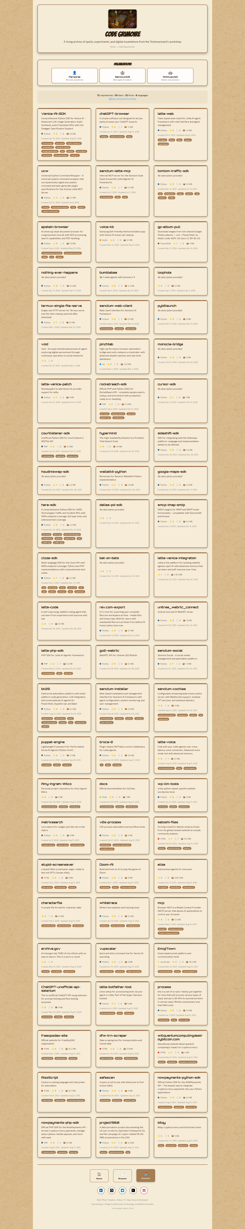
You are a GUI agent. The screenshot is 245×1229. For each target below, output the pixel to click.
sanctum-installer (114, 689)
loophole (164, 272)
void (44, 344)
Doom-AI (106, 864)
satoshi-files (168, 822)
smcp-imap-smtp (171, 505)
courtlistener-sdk (55, 433)
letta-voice (167, 742)
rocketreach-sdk (113, 384)
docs (103, 784)
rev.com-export (112, 607)
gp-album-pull (169, 227)
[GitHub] (111, 1190)
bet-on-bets (109, 558)
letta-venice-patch (56, 384)
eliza (161, 864)
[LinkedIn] (101, 1190)
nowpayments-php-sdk (60, 1122)
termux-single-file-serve (61, 306)
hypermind (108, 433)
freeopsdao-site (54, 1035)
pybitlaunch (167, 306)
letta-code (49, 607)
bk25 (45, 689)
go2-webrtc (109, 650)
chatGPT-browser (114, 113)
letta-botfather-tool (116, 987)
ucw (44, 171)
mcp (161, 903)
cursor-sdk (167, 384)
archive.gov (50, 948)
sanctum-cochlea (172, 689)
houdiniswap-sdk (55, 471)
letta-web (166, 113)
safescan (107, 1077)
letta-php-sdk (52, 650)
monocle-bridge (170, 344)
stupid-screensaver (57, 864)
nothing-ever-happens (59, 272)
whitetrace (108, 903)
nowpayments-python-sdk (179, 1077)
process (164, 987)
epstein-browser (55, 227)
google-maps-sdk (172, 471)
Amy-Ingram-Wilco (56, 784)
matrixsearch (52, 822)
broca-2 (106, 742)
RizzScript (49, 1077)
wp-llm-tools (168, 784)
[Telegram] (122, 1190)
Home (113, 47)
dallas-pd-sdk (111, 505)
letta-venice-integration (177, 558)
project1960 (109, 1122)
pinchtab (106, 344)
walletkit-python (113, 471)
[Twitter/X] (133, 1190)
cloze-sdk (49, 558)
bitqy (162, 1122)
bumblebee (108, 272)
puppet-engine (53, 742)
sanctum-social (170, 650)
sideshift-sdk (168, 433)
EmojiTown (167, 948)
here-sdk (48, 505)
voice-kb (107, 227)
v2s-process (110, 822)
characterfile (51, 903)
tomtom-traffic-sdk (173, 171)
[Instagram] (144, 1190)
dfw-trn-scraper (113, 1035)
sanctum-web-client (116, 306)
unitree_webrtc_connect (178, 607)
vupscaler (108, 948)
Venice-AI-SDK (53, 113)
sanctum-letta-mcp (115, 171)
